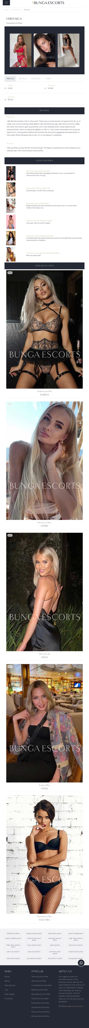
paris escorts (55, 945)
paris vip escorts (13, 952)
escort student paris (13, 938)
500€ (10, 86)
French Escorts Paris (40, 998)
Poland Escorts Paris (40, 1003)
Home (7, 10)
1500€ (11, 98)
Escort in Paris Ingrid (41, 203)
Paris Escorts (10, 985)
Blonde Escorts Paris (40, 1016)
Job (6, 990)
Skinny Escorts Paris (40, 976)
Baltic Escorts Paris (40, 990)
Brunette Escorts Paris (41, 994)
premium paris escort (55, 952)
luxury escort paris (34, 945)
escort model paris (76, 933)
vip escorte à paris (34, 958)
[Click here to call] (81, 963)
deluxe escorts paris (34, 933)
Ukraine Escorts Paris (40, 1007)
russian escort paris (75, 952)
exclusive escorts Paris (55, 939)
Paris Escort (16, 10)
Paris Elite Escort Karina (44, 221)
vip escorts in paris (55, 958)
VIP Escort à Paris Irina (43, 188)
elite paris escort (54, 933)
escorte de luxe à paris (34, 939)
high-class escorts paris (76, 939)
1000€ (51, 86)
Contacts (9, 998)
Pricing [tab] (10, 79)
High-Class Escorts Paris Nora (49, 253)
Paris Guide (9, 994)
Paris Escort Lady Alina (42, 171)
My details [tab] (36, 79)
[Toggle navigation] (6, 2)
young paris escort (76, 958)
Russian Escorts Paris (41, 1012)
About (7, 981)
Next (79, 50)
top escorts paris (13, 958)
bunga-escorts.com (74, 1006)
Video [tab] (48, 79)
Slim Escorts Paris (39, 981)
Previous (10, 50)
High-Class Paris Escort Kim (44, 236)
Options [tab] (23, 79)
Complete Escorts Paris (42, 985)
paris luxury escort (76, 945)
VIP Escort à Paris (13, 933)
